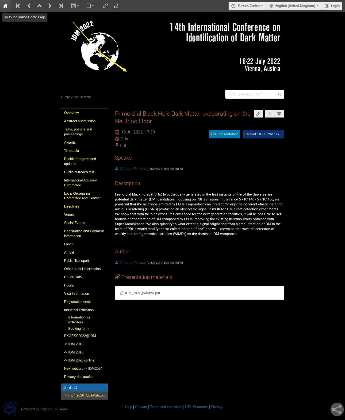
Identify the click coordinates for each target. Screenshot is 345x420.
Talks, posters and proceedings (78, 131)
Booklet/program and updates (80, 161)
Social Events (74, 223)
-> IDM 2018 (73, 352)
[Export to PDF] (270, 114)
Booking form (78, 328)
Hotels (69, 285)
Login (335, 6)
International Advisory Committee (80, 182)
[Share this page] (337, 409)
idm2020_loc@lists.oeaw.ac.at (94, 395)
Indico (45, 409)
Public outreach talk (79, 172)
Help (128, 407)
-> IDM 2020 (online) (80, 360)
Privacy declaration (78, 377)
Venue (69, 214)
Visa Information (76, 293)
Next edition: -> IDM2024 (83, 368)
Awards (70, 142)
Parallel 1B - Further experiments (269, 134)
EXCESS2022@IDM (80, 336)
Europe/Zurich (249, 6)
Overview (71, 113)
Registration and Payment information (84, 233)
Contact (141, 407)
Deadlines (71, 206)
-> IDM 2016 (73, 344)
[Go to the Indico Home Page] (5, 6)
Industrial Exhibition (79, 310)
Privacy (216, 407)
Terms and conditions (166, 407)
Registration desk (77, 302)
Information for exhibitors (79, 319)
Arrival (69, 252)
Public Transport (76, 261)
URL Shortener (196, 407)
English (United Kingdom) (295, 6)
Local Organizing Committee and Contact (82, 196)
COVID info (73, 277)
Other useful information (82, 269)
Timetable (71, 151)
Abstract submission (80, 121)
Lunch (68, 244)
